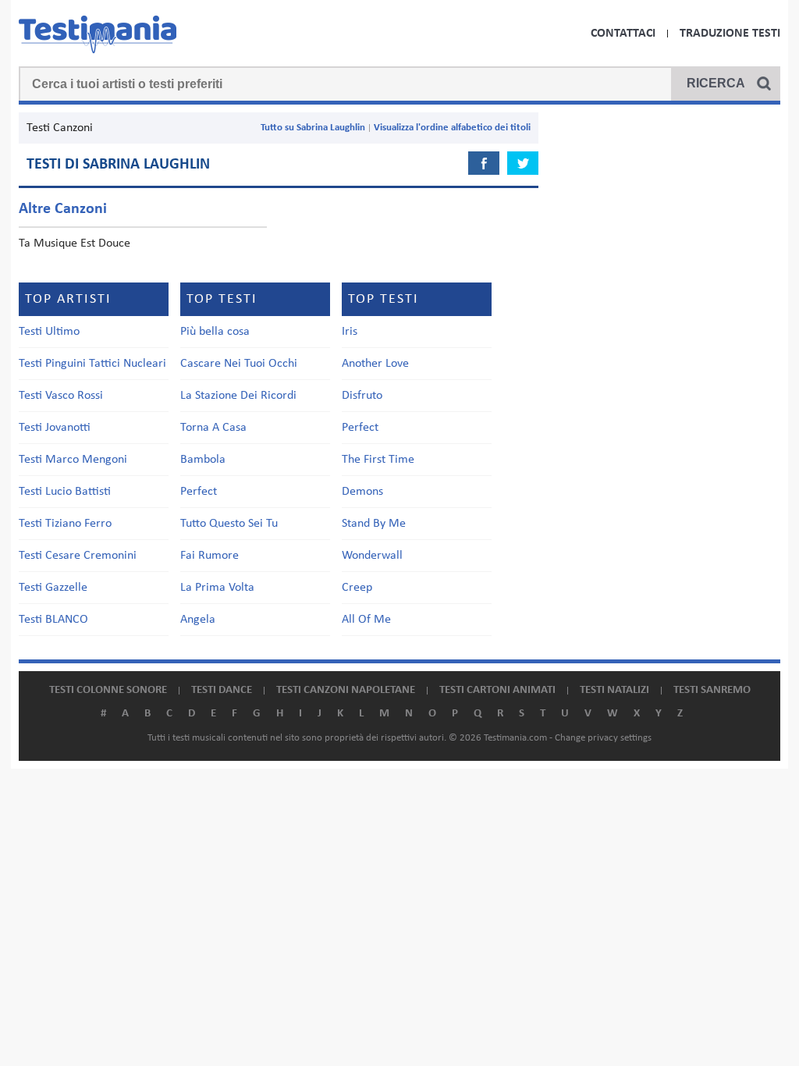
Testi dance (221, 690)
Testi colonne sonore (108, 690)
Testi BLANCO (53, 619)
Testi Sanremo (712, 690)
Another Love (375, 363)
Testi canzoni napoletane (345, 690)
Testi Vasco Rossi (61, 395)
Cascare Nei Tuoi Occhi (238, 363)
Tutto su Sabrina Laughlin (313, 128)
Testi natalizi (614, 690)
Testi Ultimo (49, 331)
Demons (362, 491)
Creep (357, 587)
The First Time (378, 459)
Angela (197, 619)
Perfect (198, 491)
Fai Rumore (209, 555)
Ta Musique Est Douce (74, 243)
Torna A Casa (213, 427)
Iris (349, 331)
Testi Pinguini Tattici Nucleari (92, 363)
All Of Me (366, 619)
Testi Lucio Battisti (65, 491)
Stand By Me (374, 523)
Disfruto (362, 395)
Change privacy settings (603, 738)
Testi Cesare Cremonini (78, 555)
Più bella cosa (215, 331)
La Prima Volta (217, 587)
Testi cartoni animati (497, 690)
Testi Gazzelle (53, 587)
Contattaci (623, 33)
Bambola (202, 459)
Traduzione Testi (730, 33)
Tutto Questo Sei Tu (229, 523)
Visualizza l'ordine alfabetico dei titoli (452, 128)
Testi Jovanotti (55, 427)
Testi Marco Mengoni (73, 459)
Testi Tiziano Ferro (65, 523)
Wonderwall (372, 555)
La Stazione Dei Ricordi (238, 395)
